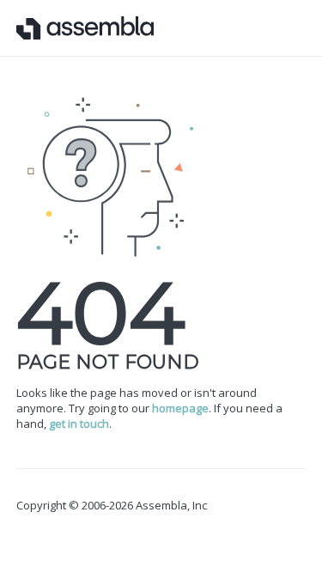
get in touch (79, 423)
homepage (180, 408)
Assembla (85, 28)
